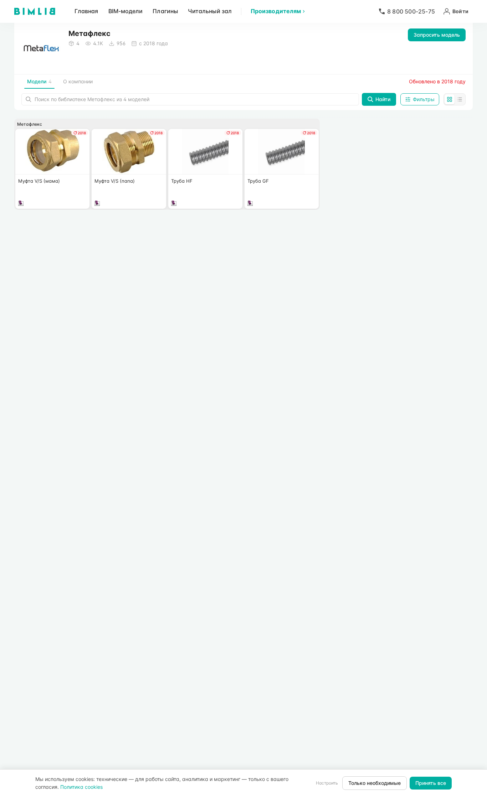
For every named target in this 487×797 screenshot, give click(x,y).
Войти (460, 11)
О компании (78, 81)
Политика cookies (81, 787)
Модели (39, 81)
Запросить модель (437, 35)
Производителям (276, 11)
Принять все (430, 783)
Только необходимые (374, 783)
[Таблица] (460, 99)
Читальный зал (210, 11)
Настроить (327, 783)
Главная (86, 11)
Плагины (165, 11)
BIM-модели (125, 11)
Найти (382, 99)
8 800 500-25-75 (411, 11)
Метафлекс (29, 124)
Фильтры (424, 99)
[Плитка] (450, 99)
